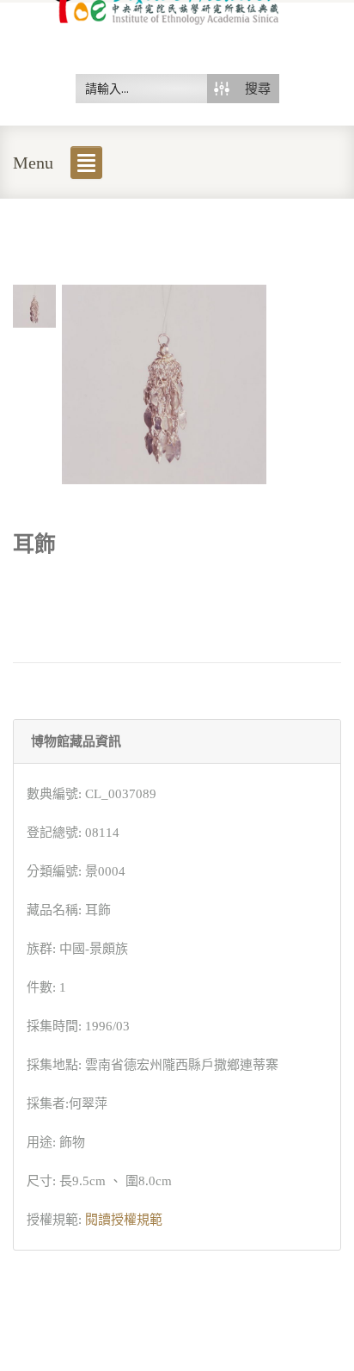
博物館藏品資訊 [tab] (76, 741)
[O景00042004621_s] (34, 304)
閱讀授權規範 (123, 1220)
